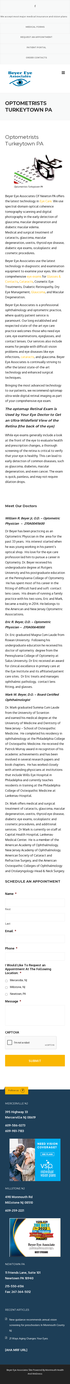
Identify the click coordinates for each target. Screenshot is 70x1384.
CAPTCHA (12, 1032)
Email (10, 931)
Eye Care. (46, 201)
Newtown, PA (18, 993)
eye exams (34, 276)
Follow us (13, 1090)
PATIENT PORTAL (36, 47)
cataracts (27, 357)
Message (13, 1001)
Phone (11, 948)
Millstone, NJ (17, 987)
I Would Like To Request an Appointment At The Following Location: (28, 969)
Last (8, 923)
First (8, 909)
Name (11, 894)
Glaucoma (38, 292)
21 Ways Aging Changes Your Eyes (28, 1338)
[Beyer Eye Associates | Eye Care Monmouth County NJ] (20, 78)
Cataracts (26, 281)
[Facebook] (35, 6)
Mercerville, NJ (18, 980)
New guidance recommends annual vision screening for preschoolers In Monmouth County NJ (37, 1325)
